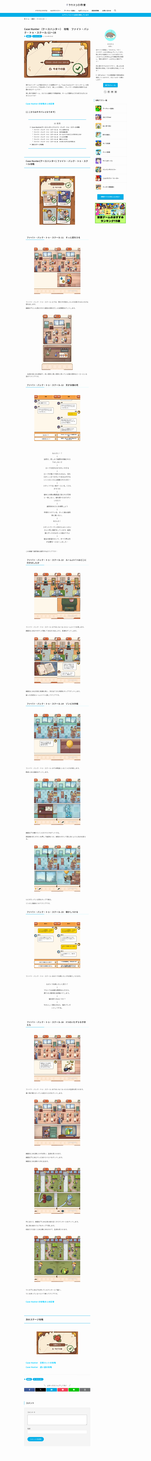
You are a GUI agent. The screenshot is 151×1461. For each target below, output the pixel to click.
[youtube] (112, 92)
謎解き (29, 36)
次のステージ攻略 (37, 144)
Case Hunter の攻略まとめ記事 (40, 103)
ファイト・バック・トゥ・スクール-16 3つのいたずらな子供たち (54, 142)
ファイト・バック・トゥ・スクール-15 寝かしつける (50, 139)
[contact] (115, 92)
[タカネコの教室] (75, 4)
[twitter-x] (105, 92)
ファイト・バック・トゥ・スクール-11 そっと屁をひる (51, 130)
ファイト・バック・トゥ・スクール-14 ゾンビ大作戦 (51, 137)
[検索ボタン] (115, 10)
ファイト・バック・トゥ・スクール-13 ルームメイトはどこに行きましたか (57, 134)
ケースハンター (37, 36)
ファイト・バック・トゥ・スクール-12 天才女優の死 (51, 132)
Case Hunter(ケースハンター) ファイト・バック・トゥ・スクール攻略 (56, 127)
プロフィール (111, 85)
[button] (29, 1389)
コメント (31, 1412)
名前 (28, 1428)
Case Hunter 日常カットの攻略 (41, 1362)
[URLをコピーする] (85, 1389)
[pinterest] (108, 92)
